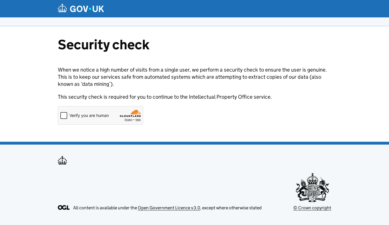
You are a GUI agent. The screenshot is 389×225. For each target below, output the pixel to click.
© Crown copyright (312, 207)
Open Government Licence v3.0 (169, 207)
